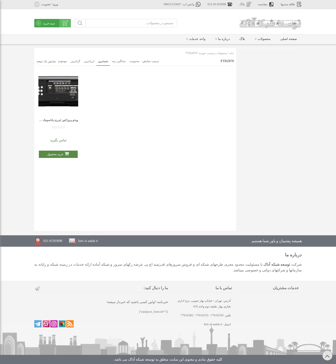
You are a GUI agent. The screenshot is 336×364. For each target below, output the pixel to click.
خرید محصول (55, 154)
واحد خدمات (197, 39)
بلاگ (242, 4)
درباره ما (224, 39)
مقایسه (262, 4)
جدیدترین (103, 61)
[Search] (80, 23)
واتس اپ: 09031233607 (179, 4)
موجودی (62, 61)
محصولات (264, 39)
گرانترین (75, 61)
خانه (231, 53)
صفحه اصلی (288, 39)
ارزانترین (89, 61)
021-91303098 (217, 4)
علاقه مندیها (288, 4)
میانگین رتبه (118, 61)
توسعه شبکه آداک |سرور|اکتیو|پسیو (270, 22)
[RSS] (70, 323)
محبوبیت (134, 61)
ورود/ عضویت (49, 4)
